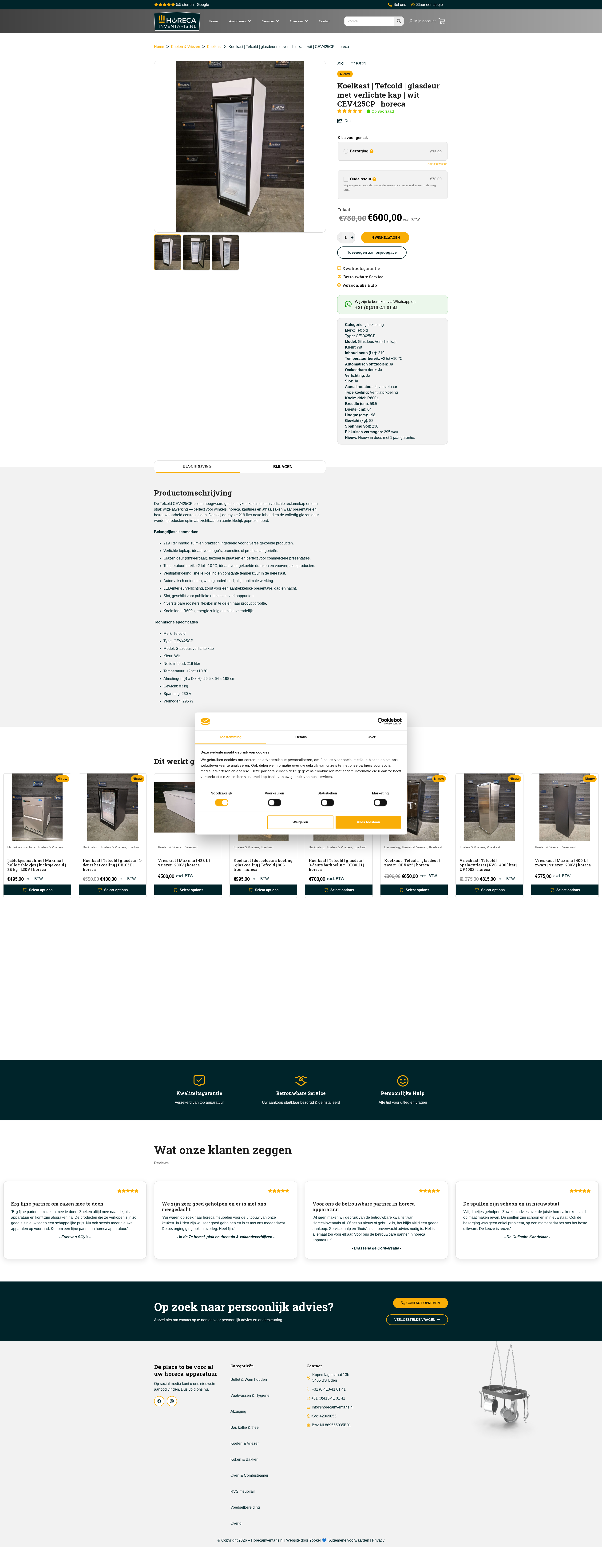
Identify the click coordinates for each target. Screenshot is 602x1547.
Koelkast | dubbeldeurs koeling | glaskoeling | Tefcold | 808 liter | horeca (263, 865)
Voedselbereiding (245, 1507)
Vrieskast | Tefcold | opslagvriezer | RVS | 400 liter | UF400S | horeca (488, 865)
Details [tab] (301, 737)
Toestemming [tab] (230, 737)
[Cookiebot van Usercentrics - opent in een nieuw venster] (381, 721)
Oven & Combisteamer (249, 1475)
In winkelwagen (385, 237)
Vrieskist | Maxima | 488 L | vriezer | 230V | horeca (184, 862)
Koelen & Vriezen (185, 47)
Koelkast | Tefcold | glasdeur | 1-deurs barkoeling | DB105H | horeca (113, 865)
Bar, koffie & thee (244, 1427)
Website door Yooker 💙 (306, 1540)
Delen (350, 121)
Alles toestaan (368, 822)
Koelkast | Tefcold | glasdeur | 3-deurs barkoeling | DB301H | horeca (336, 865)
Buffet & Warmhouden (248, 1379)
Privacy (378, 1540)
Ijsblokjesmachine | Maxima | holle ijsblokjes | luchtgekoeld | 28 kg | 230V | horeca (36, 865)
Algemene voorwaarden (349, 1540)
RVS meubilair (242, 1491)
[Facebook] (159, 1401)
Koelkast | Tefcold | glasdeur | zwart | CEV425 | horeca (412, 862)
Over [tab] (372, 737)
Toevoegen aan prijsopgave (372, 252)
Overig (236, 1523)
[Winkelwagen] (442, 21)
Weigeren (300, 822)
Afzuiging (238, 1411)
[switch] (274, 802)
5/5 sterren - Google (192, 5)
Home (159, 47)
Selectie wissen (438, 164)
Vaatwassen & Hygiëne (249, 1395)
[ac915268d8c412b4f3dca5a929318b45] (177, 21)
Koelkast (214, 47)
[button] (249, 21)
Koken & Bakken (244, 1459)
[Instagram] (172, 1401)
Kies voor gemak (353, 138)
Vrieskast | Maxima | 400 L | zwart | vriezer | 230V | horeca (563, 862)
